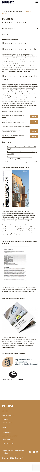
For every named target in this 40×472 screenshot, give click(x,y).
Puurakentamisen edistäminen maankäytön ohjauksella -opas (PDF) (19, 158)
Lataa (33, 116)
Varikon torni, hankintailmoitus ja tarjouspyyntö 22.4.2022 (13, 116)
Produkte (5, 419)
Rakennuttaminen (16, 11)
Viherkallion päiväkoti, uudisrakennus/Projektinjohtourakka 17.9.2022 (12, 121)
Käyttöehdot (6, 432)
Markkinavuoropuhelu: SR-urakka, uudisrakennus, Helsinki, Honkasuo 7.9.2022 (14, 136)
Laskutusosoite (7, 439)
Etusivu (4, 11)
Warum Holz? (7, 423)
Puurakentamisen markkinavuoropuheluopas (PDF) (22, 162)
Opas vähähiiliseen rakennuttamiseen (13, 298)
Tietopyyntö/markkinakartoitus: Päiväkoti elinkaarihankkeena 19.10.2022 (11, 130)
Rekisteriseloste (8, 443)
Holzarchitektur (8, 416)
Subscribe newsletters (10, 436)
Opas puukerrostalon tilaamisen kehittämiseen (16, 167)
